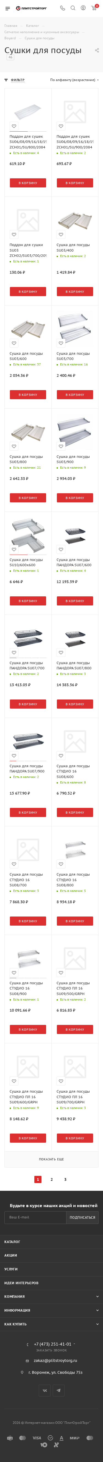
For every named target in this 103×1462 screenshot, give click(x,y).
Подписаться (82, 1217)
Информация (17, 1310)
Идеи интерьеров (21, 1283)
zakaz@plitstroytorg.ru (55, 1360)
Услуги (11, 1269)
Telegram (59, 1390)
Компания (14, 1296)
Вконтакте (45, 1390)
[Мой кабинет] (83, 8)
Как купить (15, 1324)
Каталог (12, 1242)
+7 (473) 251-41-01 (52, 1344)
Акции (10, 1255)
